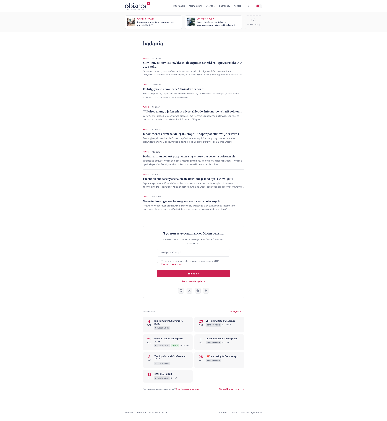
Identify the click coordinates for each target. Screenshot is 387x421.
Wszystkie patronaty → (231, 389)
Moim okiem (195, 5)
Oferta (210, 5)
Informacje (179, 5)
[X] (189, 291)
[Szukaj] (249, 6)
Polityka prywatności (171, 264)
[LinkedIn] (181, 291)
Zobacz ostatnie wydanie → (193, 281)
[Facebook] (198, 291)
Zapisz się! (193, 273)
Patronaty (224, 5)
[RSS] (206, 291)
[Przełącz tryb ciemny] (259, 6)
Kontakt (238, 5)
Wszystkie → (237, 311)
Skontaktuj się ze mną (187, 389)
